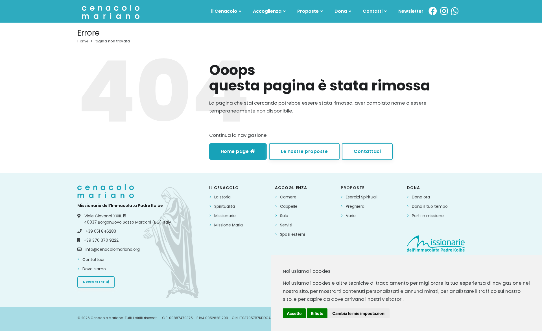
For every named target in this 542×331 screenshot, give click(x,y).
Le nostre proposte (304, 151)
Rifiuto (317, 313)
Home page (235, 151)
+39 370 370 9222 (101, 240)
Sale (284, 215)
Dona (341, 11)
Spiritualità (224, 206)
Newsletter (410, 11)
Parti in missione (428, 215)
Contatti (373, 11)
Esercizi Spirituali (361, 197)
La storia (222, 197)
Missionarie (225, 215)
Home (82, 41)
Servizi (286, 225)
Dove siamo (94, 269)
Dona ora (421, 197)
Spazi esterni (292, 234)
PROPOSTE (352, 188)
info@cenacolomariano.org (113, 249)
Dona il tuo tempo (430, 206)
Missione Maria (228, 225)
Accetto (294, 313)
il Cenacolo (224, 11)
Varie (351, 215)
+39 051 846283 (101, 231)
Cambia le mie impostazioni (359, 313)
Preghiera (355, 206)
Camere (288, 197)
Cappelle (289, 206)
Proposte (308, 11)
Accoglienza (268, 11)
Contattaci (367, 151)
